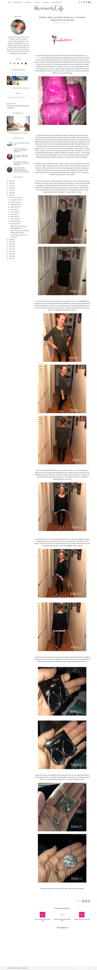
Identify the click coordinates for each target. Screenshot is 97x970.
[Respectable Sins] (8, 80)
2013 (10, 254)
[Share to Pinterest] (89, 901)
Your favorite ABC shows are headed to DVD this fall (21, 157)
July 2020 (13, 209)
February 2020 (14, 221)
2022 (10, 190)
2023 (10, 188)
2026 (10, 181)
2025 (10, 183)
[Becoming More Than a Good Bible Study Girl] (8, 84)
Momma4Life (48, 8)
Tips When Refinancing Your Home (18, 133)
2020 (10, 195)
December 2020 (15, 197)
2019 (10, 239)
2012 (10, 256)
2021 (10, 193)
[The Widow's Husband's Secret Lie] (17, 80)
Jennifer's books (18, 73)
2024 (10, 185)
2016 (10, 246)
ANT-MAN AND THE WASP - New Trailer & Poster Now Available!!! (21, 163)
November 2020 (15, 200)
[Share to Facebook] (83, 901)
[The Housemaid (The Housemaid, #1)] (14, 80)
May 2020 (13, 214)
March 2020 (14, 219)
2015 (10, 249)
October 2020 (14, 202)
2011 (10, 258)
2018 (10, 242)
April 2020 (13, 216)
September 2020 (15, 204)
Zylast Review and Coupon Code (21, 143)
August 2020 (14, 207)
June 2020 (13, 212)
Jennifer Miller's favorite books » (21, 88)
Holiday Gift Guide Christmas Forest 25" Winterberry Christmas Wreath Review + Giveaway (21, 170)
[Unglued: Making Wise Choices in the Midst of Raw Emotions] (20, 80)
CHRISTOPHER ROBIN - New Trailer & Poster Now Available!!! (21, 150)
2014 (10, 251)
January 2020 (14, 224)
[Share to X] (86, 901)
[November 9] (14, 85)
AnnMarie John (24, 968)
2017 (10, 244)
